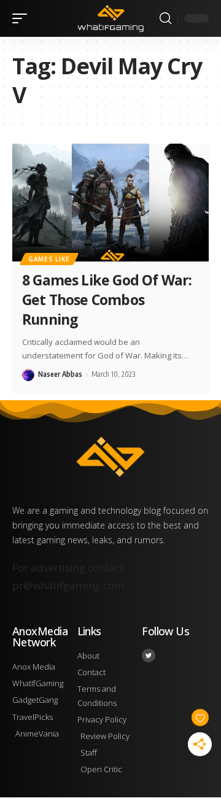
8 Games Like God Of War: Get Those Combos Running (107, 299)
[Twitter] (148, 655)
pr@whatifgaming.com (68, 585)
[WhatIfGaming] (110, 18)
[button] (22, 18)
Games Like (49, 259)
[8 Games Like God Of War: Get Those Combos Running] (110, 202)
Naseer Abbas (60, 374)
